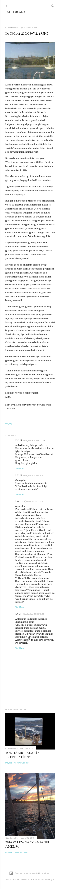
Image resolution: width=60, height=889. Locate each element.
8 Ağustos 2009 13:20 (34, 614)
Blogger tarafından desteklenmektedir (32, 873)
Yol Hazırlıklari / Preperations (22, 755)
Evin (17, 501)
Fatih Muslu (15, 12)
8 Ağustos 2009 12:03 (32, 501)
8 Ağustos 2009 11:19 (33, 475)
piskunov (24, 879)
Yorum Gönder (21, 762)
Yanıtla (19, 468)
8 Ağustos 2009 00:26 (34, 440)
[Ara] (53, 5)
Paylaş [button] (8, 423)
